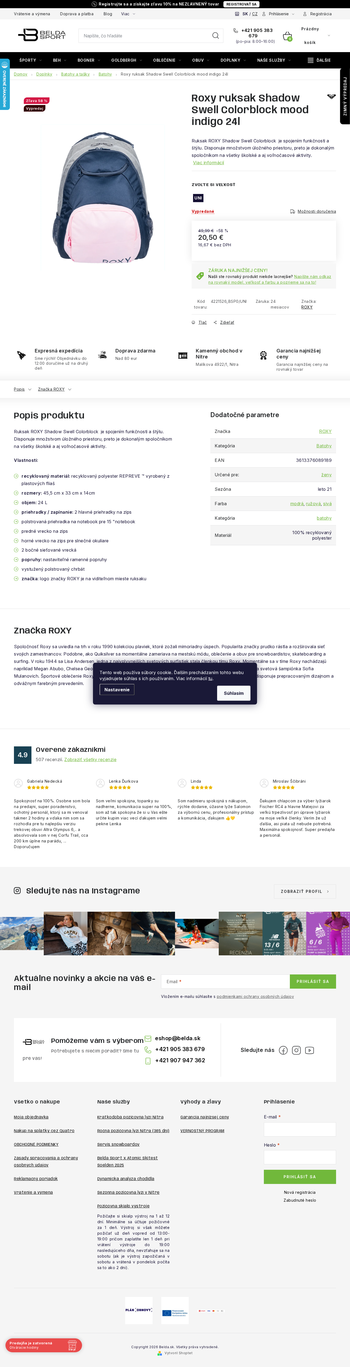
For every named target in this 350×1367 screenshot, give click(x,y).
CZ (255, 13)
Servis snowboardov (118, 1145)
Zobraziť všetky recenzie (90, 759)
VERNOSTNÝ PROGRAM (202, 1131)
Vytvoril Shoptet (178, 1353)
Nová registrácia (300, 1192)
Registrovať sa (241, 4)
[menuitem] (30, 60)
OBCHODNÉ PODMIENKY (36, 1145)
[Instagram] (296, 1050)
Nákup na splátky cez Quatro (44, 1131)
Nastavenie (117, 689)
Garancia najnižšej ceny (204, 1117)
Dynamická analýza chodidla (125, 1179)
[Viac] (319, 60)
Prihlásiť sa (313, 981)
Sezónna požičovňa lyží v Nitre (128, 1193)
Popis (19, 389)
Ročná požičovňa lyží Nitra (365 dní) (133, 1131)
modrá (297, 503)
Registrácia (321, 13)
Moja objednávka (31, 1117)
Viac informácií (208, 162)
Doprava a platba (77, 13)
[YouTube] (309, 1050)
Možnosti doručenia (317, 211)
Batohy (324, 445)
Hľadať (215, 36)
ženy (326, 474)
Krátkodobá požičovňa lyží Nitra (130, 1117)
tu (210, 678)
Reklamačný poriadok (36, 1179)
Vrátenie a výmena (32, 13)
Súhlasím (234, 693)
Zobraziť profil (301, 891)
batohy (324, 518)
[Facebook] (283, 1050)
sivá (327, 503)
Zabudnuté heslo (300, 1200)
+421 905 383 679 (256, 33)
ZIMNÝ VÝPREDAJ (345, 96)
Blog (108, 13)
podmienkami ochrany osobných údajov (255, 996)
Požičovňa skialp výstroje (123, 1206)
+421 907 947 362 (180, 1060)
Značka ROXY (51, 389)
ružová (313, 503)
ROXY (307, 307)
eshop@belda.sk (177, 1038)
